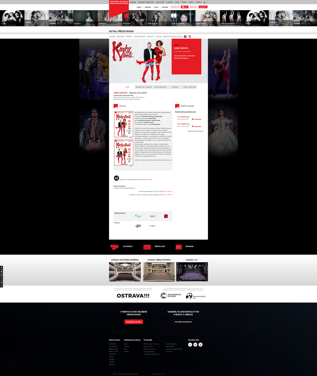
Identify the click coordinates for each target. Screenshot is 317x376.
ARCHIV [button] (191, 2)
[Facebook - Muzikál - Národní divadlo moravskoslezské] (185, 36)
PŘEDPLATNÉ (160, 246)
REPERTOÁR (120, 36)
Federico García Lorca (156, 25)
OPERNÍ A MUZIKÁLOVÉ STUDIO (172, 36)
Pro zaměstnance (149, 351)
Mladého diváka (147, 179)
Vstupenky (203, 7)
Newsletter (174, 7)
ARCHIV (111, 362)
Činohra (126, 346)
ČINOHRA (148, 7)
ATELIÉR (111, 359)
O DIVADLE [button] (170, 2)
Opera (126, 344)
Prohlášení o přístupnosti (151, 354)
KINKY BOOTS (168, 195)
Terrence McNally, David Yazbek (183, 25)
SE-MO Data (162, 374)
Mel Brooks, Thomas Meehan (85, 25)
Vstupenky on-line (133, 322)
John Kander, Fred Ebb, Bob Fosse (208, 25)
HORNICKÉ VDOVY (108, 23)
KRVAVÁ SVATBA (156, 23)
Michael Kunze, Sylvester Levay (37, 25)
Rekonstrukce (170, 346)
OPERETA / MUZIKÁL (132, 22)
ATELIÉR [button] (184, 2)
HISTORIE (158, 36)
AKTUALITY (150, 36)
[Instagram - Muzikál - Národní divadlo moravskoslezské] (189, 36)
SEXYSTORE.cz (168, 191)
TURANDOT (8, 23)
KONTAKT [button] (198, 2)
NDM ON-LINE (113, 351)
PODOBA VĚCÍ (58, 23)
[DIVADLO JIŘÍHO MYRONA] (159, 272)
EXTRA (111, 356)
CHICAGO (203, 23)
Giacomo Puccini (9, 25)
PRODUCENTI (82, 23)
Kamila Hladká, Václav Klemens (110, 25)
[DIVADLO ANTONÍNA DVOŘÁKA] (125, 272)
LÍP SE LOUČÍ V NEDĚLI (133, 23)
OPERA (139, 7)
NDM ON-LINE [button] (160, 2)
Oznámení (169, 351)
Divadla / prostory (149, 349)
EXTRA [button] (177, 2)
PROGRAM (112, 36)
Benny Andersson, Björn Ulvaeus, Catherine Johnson (235, 24)
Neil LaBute (56, 25)
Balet (125, 349)
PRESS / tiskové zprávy (151, 344)
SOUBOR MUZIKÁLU (140, 36)
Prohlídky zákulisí (171, 344)
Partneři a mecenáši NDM (174, 349)
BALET (156, 7)
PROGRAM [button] (133, 2)
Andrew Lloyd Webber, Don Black (134, 25)
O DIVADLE (112, 354)
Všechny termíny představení (195, 131)
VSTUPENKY (128, 246)
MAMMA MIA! (229, 22)
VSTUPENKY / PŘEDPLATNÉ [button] (146, 2)
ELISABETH (33, 23)
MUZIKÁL (165, 7)
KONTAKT (112, 364)
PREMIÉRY (129, 36)
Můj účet (194, 7)
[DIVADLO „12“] (192, 272)
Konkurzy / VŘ (148, 346)
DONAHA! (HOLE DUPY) (183, 23)
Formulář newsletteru (183, 322)
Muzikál (126, 351)
